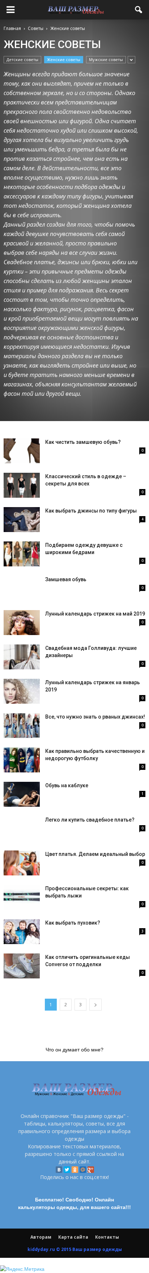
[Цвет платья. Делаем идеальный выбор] (22, 862)
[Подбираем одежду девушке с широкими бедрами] (22, 553)
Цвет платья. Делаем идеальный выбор (95, 854)
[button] (139, 10)
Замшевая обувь (65, 579)
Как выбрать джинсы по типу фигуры (91, 511)
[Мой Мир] (83, 1169)
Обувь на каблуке (66, 785)
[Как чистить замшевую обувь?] (22, 450)
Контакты (107, 1237)
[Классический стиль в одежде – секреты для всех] (22, 485)
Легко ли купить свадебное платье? (90, 820)
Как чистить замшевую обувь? (83, 442)
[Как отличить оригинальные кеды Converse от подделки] (22, 965)
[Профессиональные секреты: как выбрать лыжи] (22, 897)
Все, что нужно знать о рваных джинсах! (95, 717)
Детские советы (22, 59)
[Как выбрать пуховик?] (22, 931)
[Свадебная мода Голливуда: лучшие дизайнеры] (22, 656)
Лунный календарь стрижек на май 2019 (95, 614)
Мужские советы (106, 59)
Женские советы (63, 59)
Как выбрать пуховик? (72, 923)
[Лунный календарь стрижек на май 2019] (22, 622)
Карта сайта (73, 1237)
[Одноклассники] (75, 1169)
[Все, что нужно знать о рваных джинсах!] (22, 725)
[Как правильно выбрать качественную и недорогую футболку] (22, 759)
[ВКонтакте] (59, 1169)
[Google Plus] (91, 1169)
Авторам (40, 1237)
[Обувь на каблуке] (22, 794)
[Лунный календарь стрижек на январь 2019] (22, 691)
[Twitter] (67, 1169)
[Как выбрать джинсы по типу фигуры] (22, 519)
